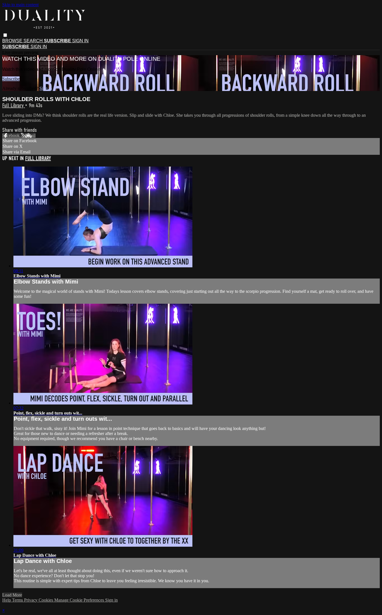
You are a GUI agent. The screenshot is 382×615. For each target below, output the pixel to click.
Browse (12, 40)
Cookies (46, 600)
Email (30, 135)
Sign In (38, 46)
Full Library (13, 105)
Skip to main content (20, 4)
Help (7, 600)
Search (33, 40)
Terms (18, 600)
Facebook (11, 135)
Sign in (80, 40)
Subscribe (11, 78)
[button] (5, 35)
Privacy (31, 600)
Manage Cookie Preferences (79, 600)
